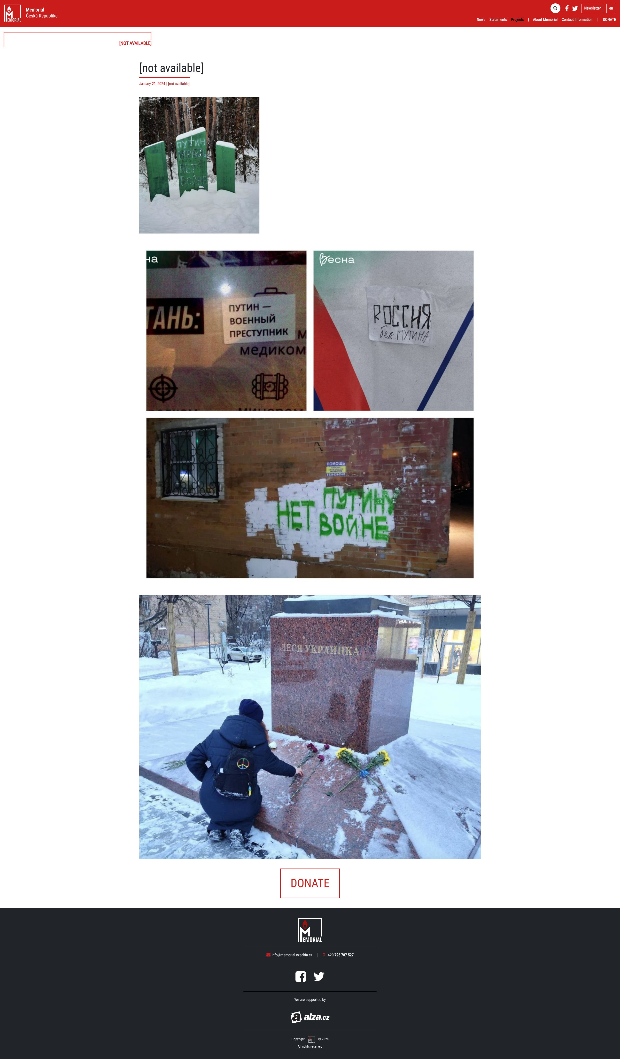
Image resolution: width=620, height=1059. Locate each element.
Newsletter (592, 8)
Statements (498, 19)
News (481, 19)
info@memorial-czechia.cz (292, 955)
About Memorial (545, 19)
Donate (609, 19)
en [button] (611, 8)
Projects (517, 19)
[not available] (78, 39)
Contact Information (577, 19)
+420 (340, 955)
